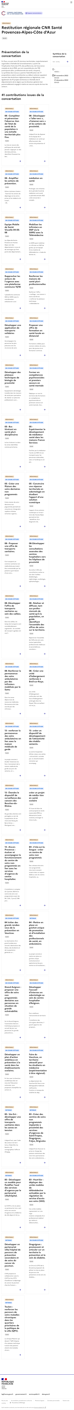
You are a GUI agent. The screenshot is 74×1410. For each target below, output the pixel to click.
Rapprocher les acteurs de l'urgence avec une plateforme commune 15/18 (13, 281)
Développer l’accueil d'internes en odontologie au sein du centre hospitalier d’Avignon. (37, 995)
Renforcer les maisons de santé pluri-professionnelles (37, 280)
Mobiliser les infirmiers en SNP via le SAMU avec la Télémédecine (36, 230)
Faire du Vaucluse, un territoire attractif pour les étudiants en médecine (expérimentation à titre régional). (38, 1064)
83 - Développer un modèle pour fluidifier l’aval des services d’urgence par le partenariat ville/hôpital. (13, 1187)
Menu (71, 2)
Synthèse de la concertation (59, 55)
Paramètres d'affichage (18, 1403)
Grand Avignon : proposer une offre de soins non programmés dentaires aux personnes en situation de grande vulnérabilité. (13, 999)
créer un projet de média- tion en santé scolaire (36, 796)
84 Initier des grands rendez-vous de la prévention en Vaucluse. (12, 928)
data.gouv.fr (46, 1394)
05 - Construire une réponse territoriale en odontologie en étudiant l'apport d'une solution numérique (37, 493)
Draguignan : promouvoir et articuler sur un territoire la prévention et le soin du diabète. (37, 1251)
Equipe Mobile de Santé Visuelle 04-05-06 (12, 228)
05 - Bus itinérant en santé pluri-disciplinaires (11, 430)
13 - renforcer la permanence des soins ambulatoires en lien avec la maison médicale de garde (13, 740)
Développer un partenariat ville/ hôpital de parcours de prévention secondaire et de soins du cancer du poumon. (13, 1255)
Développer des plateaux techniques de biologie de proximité (13, 378)
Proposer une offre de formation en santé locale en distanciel (36, 330)
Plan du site (5, 1400)
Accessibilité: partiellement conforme (21, 1400)
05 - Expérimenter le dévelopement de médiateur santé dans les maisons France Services (37, 434)
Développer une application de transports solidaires (13, 329)
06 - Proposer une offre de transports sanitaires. (11, 547)
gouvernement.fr (21, 1394)
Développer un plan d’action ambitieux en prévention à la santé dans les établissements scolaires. (12, 1062)
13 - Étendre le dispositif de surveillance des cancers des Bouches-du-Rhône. (13, 799)
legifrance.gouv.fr (7, 1394)
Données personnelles (53, 1400)
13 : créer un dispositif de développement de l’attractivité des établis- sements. (37, 737)
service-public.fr (34, 1394)
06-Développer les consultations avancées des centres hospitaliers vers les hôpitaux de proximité (37, 553)
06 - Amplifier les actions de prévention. (12, 181)
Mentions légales (39, 1400)
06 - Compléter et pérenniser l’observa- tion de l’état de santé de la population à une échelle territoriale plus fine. (12, 126)
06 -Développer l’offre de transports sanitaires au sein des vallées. (13, 608)
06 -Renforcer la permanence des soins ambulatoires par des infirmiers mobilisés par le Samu (13, 680)
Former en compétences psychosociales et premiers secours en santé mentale (36, 379)
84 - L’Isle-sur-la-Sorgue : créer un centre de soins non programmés (37, 852)
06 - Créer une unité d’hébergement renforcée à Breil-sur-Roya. (37, 676)
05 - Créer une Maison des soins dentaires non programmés (12, 489)
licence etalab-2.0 (39, 1407)
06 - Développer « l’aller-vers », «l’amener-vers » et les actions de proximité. (37, 121)
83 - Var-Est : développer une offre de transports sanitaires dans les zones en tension (13, 1122)
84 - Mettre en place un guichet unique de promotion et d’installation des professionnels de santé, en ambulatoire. (37, 933)
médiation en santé (36, 179)
